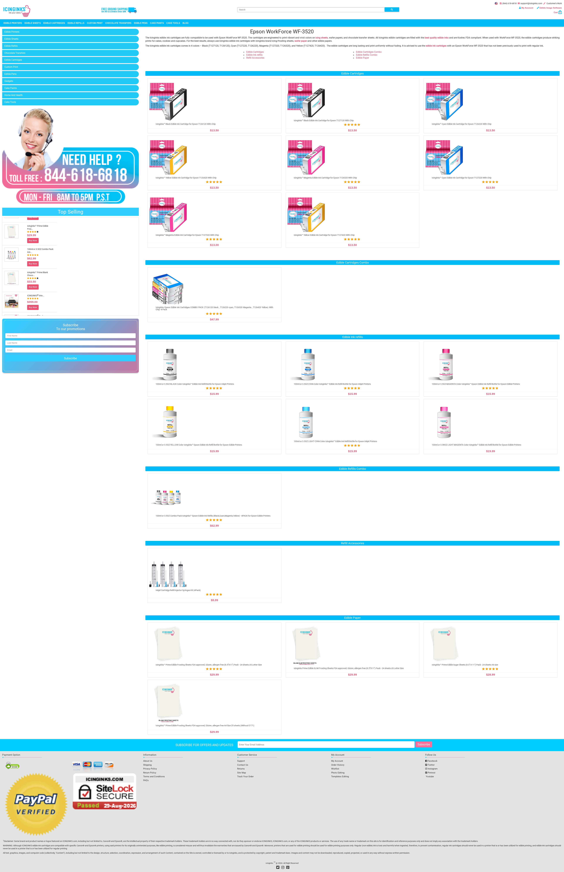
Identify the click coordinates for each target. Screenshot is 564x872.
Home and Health (13, 95)
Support (241, 761)
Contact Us (242, 765)
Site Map (241, 772)
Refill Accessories (255, 57)
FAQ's (146, 780)
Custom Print (95, 23)
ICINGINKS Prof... (36, 311)
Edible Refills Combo (366, 54)
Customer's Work (554, 3)
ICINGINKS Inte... (35, 291)
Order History (337, 765)
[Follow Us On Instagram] (282, 867)
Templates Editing (340, 776)
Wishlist (335, 768)
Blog (186, 23)
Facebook (432, 761)
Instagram (432, 768)
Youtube (429, 776)
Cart (557, 12)
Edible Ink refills (254, 54)
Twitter (431, 765)
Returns (241, 768)
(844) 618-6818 (509, 3)
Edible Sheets (33, 23)
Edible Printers (13, 23)
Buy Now (33, 235)
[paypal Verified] (36, 805)
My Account (527, 8)
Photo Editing (337, 772)
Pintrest (431, 772)
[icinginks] (17, 11)
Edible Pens (140, 23)
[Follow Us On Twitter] (277, 867)
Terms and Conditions (154, 776)
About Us (147, 761)
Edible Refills (76, 23)
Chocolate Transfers (118, 23)
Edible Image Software (550, 8)
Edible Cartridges (54, 23)
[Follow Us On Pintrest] (287, 867)
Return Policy (149, 772)
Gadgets (8, 81)
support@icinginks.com (531, 3)
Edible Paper (362, 57)
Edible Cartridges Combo (369, 52)
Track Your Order (245, 776)
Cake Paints (157, 23)
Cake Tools (173, 23)
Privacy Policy (150, 768)
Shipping (147, 765)
